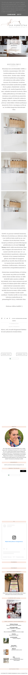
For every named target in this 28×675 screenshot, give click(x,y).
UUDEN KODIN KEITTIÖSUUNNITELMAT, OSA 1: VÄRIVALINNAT (16, 659)
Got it (19, 14)
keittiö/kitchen (19, 318)
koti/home (24, 318)
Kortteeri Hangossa (16, 638)
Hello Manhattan (22, 673)
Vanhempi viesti (21, 354)
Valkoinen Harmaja (14, 624)
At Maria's (14, 630)
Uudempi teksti (6, 354)
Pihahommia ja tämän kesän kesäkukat (13, 625)
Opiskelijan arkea (13, 646)
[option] (14, 46)
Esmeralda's (13, 645)
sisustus (14, 320)
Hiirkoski (14, 648)
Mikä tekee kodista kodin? (14, 45)
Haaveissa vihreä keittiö (13, 635)
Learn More (11, 14)
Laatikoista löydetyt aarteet (16, 649)
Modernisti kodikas (14, 627)
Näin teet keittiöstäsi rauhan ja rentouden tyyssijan (14, 631)
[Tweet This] (7, 318)
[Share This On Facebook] (4, 318)
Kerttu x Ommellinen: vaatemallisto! (14, 628)
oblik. (14, 657)
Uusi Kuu (14, 634)
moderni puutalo (13, 637)
